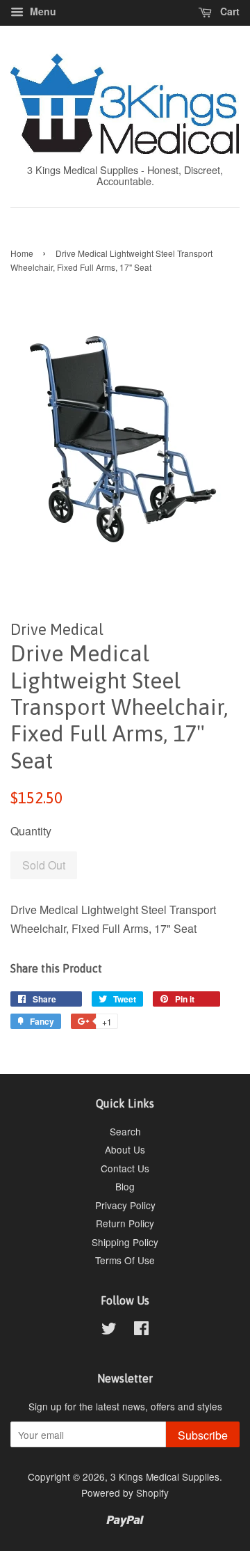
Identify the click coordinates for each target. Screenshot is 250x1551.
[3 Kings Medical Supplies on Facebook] (141, 1330)
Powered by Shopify (125, 1492)
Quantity (30, 831)
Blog (125, 1186)
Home (21, 253)
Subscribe (203, 1435)
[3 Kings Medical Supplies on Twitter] (109, 1330)
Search (125, 1131)
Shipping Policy (125, 1242)
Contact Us (125, 1168)
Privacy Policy (125, 1205)
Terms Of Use (125, 1260)
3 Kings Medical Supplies (164, 1476)
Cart (228, 11)
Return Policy (125, 1223)
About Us (125, 1149)
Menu (41, 11)
